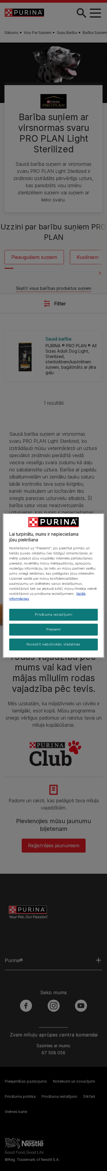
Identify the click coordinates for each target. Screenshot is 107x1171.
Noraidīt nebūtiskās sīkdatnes (53, 644)
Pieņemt (53, 629)
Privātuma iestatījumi (54, 614)
